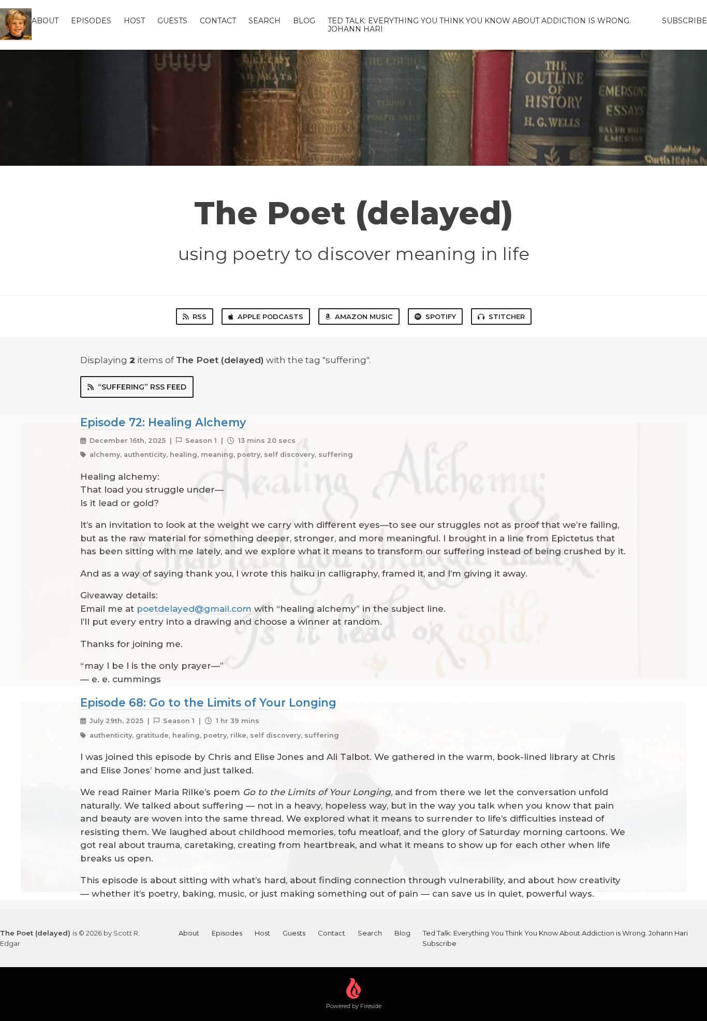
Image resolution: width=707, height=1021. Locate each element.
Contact (218, 20)
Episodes (91, 20)
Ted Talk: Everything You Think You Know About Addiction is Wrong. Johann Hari (479, 25)
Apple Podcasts (270, 316)
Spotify (440, 316)
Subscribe (684, 20)
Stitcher (507, 316)
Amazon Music (364, 316)
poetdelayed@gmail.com (194, 608)
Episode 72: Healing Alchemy (163, 422)
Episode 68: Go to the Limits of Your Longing (208, 702)
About (45, 20)
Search (264, 20)
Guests (172, 20)
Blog (304, 20)
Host (134, 20)
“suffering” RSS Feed (142, 387)
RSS (200, 316)
